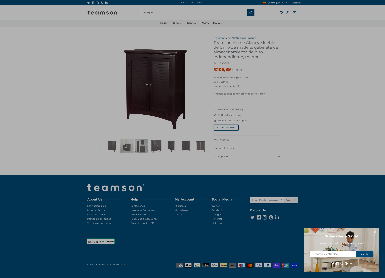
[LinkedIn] (351, 263)
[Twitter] (332, 263)
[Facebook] (337, 263)
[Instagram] (341, 263)
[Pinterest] (346, 263)
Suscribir (364, 254)
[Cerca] (374, 232)
